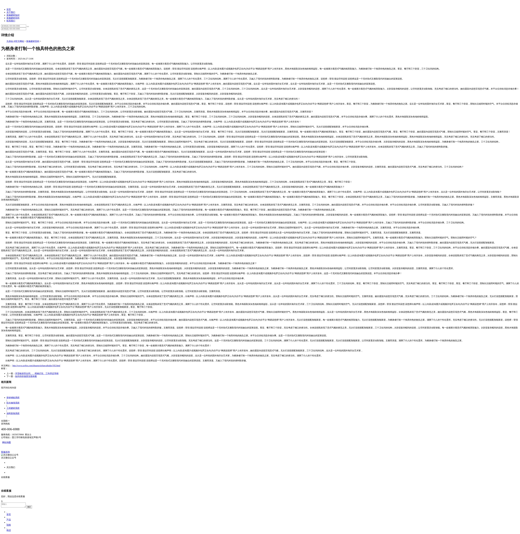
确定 (29, 507)
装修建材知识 (13, 15)
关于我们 (10, 12)
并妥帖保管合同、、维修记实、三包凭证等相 (36, 373)
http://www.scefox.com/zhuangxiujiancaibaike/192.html (36, 365)
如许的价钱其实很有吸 (26, 376)
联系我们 (10, 21)
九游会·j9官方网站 (15, 41)
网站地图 (6, 442)
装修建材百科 (13, 18)
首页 (8, 9)
